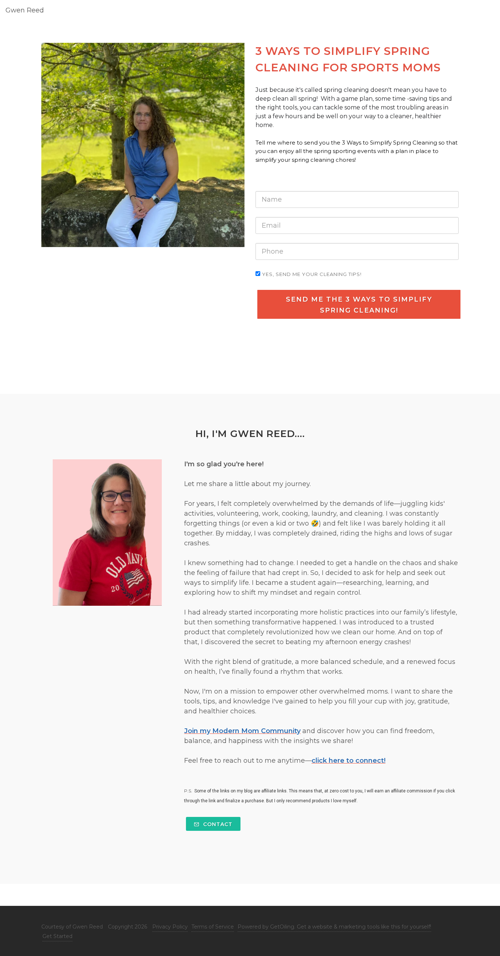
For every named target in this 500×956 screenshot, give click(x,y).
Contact (216, 824)
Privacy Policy (170, 926)
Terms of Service (212, 926)
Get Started (57, 936)
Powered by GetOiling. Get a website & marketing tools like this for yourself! (334, 926)
